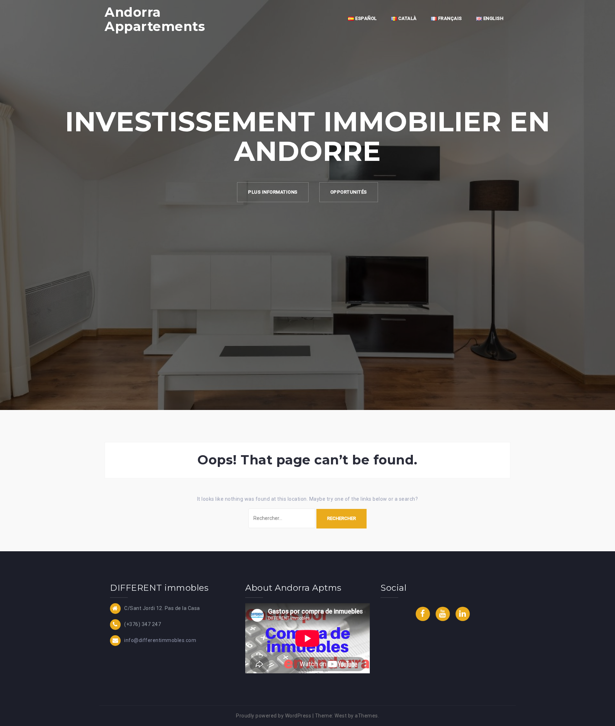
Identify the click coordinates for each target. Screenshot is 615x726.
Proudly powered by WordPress (273, 716)
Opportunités (348, 192)
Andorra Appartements (155, 19)
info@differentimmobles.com (160, 640)
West (341, 716)
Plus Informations (273, 192)
